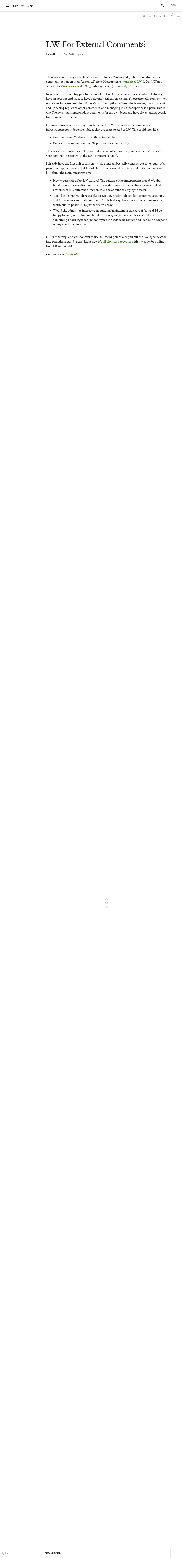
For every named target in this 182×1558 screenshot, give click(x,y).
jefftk (52, 54)
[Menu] (7, 5)
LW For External (96, 44)
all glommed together (117, 241)
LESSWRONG (24, 6)
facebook (71, 254)
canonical (129, 82)
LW (139, 82)
